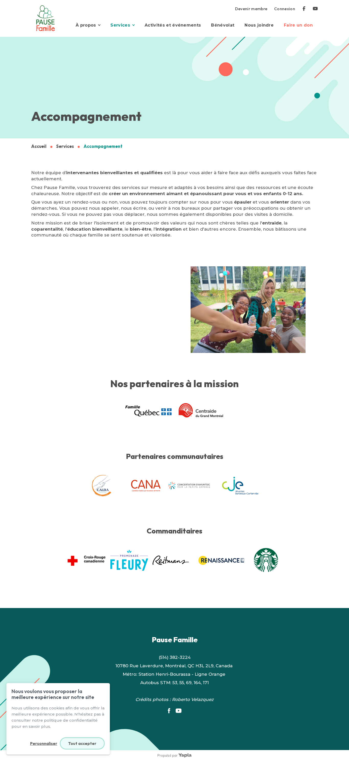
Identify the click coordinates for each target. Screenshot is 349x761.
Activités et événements (173, 25)
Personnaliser (43, 743)
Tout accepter (82, 743)
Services (120, 25)
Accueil (38, 146)
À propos (86, 25)
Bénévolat (222, 25)
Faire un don (298, 25)
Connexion (284, 8)
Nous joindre (259, 25)
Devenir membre (251, 8)
